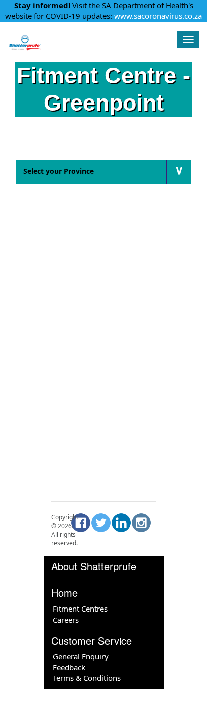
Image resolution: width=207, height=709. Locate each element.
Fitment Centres (80, 608)
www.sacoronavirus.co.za (158, 16)
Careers (66, 620)
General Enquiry (81, 656)
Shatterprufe (87, 38)
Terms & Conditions (87, 678)
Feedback (69, 667)
